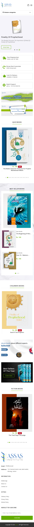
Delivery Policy (5, 496)
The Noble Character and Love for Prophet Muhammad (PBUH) (17, 169)
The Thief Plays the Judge (17, 435)
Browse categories (10, 12)
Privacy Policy (4, 499)
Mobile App (4, 481)
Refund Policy (4, 502)
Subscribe (17, 518)
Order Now (8, 375)
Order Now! (6, 46)
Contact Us (4, 486)
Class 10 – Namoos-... (22, 255)
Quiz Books (19, 231)
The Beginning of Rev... (23, 234)
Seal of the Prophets (17, 332)
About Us (3, 483)
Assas (16, 524)
